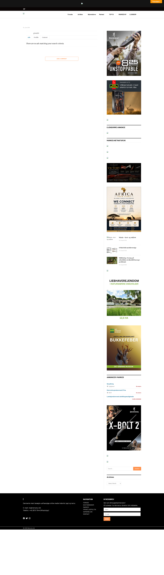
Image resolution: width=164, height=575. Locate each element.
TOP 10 (111, 14)
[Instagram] (30, 518)
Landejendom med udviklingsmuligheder (120, 396)
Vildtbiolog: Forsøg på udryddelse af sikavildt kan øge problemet (129, 260)
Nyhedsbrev (92, 14)
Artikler (80, 14)
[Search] (140, 9)
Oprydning (110, 384)
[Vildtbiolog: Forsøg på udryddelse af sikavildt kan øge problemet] (112, 260)
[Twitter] (16, 41)
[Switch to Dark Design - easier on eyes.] (140, 14)
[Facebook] (16, 37)
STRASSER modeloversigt (127, 248)
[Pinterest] (16, 50)
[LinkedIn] (16, 46)
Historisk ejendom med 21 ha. (116, 390)
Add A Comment (62, 58)
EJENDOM (133, 14)
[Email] (16, 55)
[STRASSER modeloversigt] (112, 250)
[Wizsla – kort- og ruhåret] (112, 240)
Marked (101, 14)
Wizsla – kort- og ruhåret (127, 237)
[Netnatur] (32, 14)
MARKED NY (122, 14)
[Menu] (24, 9)
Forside (70, 14)
